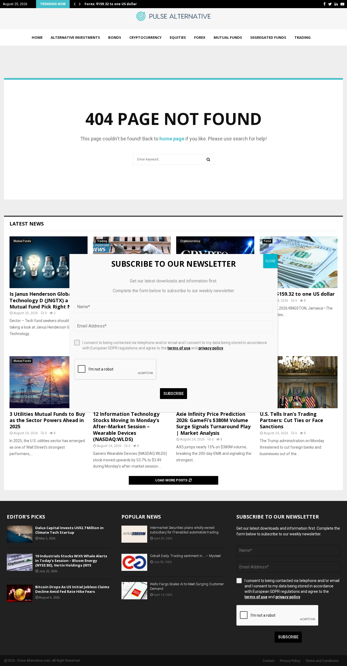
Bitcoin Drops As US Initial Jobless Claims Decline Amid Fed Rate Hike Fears (72, 589)
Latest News (26, 223)
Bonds (114, 37)
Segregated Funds (268, 37)
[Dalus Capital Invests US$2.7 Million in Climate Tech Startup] (20, 534)
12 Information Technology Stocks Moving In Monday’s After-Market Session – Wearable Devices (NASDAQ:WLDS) (126, 427)
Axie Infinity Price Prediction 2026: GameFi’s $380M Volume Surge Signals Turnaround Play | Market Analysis (213, 423)
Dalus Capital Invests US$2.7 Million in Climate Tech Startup (69, 530)
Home (37, 37)
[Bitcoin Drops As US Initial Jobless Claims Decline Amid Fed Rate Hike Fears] (20, 593)
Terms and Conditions (322, 661)
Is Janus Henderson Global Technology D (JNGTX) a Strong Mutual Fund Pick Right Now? (47, 300)
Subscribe (288, 637)
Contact (269, 661)
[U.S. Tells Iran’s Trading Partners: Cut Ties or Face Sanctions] (299, 382)
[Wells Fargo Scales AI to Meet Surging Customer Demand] (134, 590)
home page (171, 138)
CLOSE (270, 261)
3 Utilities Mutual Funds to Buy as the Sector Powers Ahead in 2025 (47, 420)
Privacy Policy (290, 661)
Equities (178, 37)
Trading (302, 37)
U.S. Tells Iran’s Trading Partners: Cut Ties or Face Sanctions (291, 420)
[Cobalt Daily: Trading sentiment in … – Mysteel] (134, 562)
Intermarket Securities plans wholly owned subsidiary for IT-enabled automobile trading (184, 530)
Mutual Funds (228, 37)
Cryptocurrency (145, 37)
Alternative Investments (75, 37)
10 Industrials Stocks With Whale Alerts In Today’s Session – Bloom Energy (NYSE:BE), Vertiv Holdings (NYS (71, 561)
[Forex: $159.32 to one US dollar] (299, 262)
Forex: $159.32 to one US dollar (111, 4)
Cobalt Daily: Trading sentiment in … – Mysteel (185, 556)
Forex (199, 37)
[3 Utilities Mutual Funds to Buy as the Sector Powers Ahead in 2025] (48, 382)
